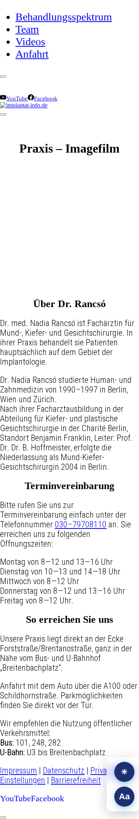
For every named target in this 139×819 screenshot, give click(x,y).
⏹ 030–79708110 (22, 82)
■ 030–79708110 (21, 91)
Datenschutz (64, 770)
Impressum (18, 770)
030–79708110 (81, 524)
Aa (124, 796)
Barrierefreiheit (76, 780)
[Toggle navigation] (3, 114)
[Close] (3, 76)
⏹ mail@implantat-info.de (81, 82)
